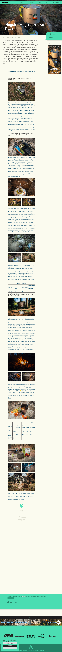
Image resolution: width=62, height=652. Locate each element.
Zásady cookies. (6, 641)
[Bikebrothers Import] (42, 636)
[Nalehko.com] (31, 636)
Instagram (55, 2)
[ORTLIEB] (19, 636)
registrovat (10, 597)
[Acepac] (53, 636)
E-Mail (58, 2)
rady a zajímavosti (31, 2)
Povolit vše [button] (10, 645)
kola (40, 2)
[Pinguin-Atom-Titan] (14, 205)
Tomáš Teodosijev (9, 37)
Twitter (57, 2)
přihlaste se (24, 596)
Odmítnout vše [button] (10, 647)
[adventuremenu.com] (8, 636)
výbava (21, 2)
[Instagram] (21, 520)
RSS (60, 2)
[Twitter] (24, 520)
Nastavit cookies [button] (10, 643)
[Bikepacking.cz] (4, 2)
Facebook (53, 2)
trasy (14, 2)
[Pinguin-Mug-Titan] (21, 100)
